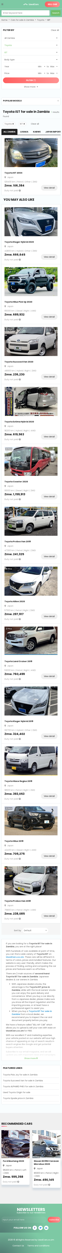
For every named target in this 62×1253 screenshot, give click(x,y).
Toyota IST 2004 (13, 172)
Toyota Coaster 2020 (16, 481)
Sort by (17, 930)
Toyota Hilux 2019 (13, 841)
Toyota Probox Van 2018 (17, 901)
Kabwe (37, 131)
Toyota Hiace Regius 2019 (18, 781)
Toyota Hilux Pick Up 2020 (18, 301)
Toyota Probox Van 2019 (17, 541)
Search (55, 12)
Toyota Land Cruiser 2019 (18, 661)
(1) (31, 80)
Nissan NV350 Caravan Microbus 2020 (46, 1163)
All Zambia (9, 131)
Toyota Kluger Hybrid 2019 (18, 721)
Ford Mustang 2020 (13, 1161)
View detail (49, 187)
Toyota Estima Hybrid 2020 (19, 421)
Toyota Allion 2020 (14, 601)
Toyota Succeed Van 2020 (18, 361)
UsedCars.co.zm (15, 957)
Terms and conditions (38, 1245)
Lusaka (24, 131)
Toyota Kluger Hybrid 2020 (19, 242)
